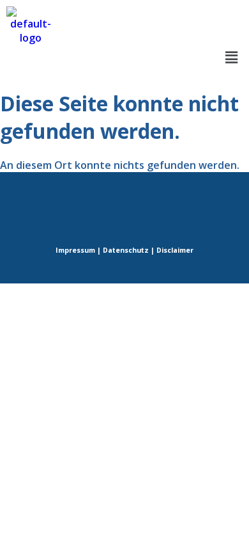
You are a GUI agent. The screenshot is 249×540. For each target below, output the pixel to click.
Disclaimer (174, 250)
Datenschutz (126, 250)
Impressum (75, 250)
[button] (232, 57)
